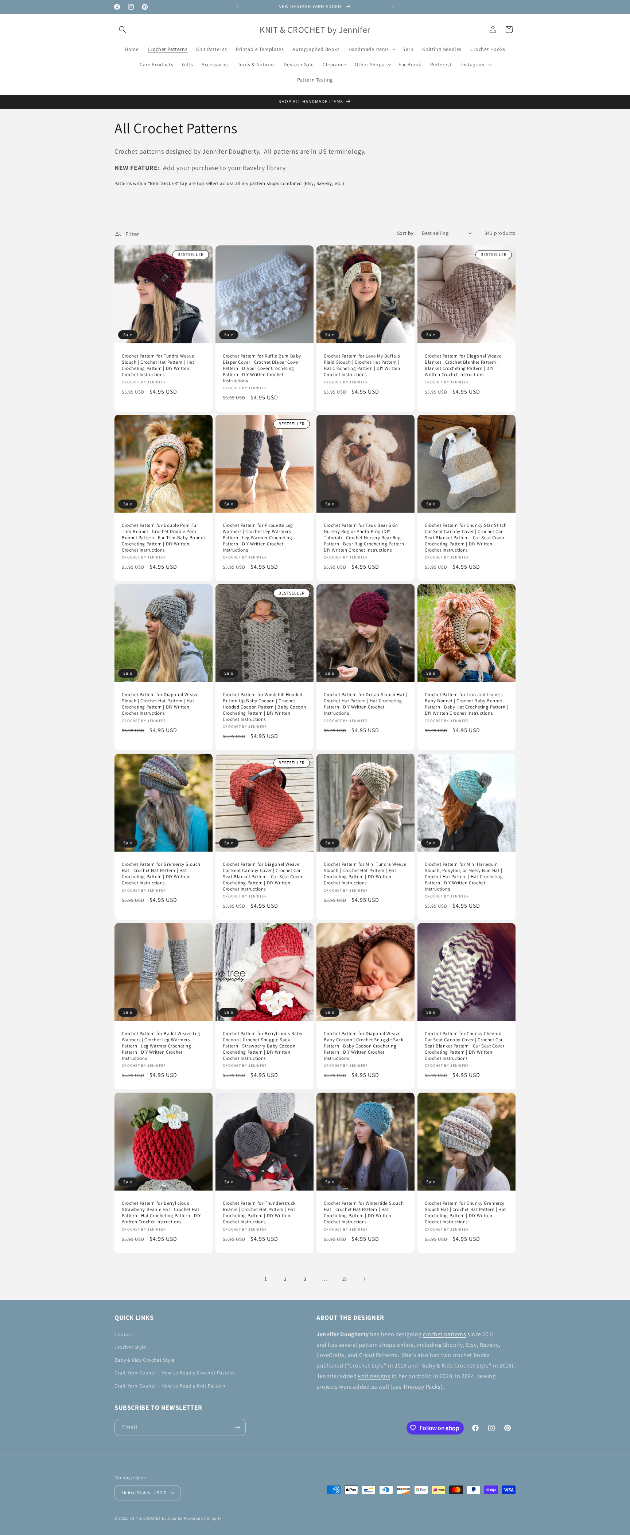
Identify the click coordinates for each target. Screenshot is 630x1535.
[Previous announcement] (237, 7)
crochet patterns (444, 1334)
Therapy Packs (422, 1386)
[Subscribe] (237, 1427)
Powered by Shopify (203, 1518)
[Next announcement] (393, 7)
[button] (122, 29)
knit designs (374, 1376)
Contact (123, 1334)
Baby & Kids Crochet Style (144, 1360)
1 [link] (265, 1279)
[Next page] (364, 1279)
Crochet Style (130, 1347)
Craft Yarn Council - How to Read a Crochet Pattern (174, 1372)
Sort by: (406, 233)
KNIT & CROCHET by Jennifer (156, 1518)
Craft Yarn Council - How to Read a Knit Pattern (169, 1385)
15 (344, 1279)
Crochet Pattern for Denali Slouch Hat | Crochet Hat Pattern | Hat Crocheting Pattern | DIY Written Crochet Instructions (365, 704)
